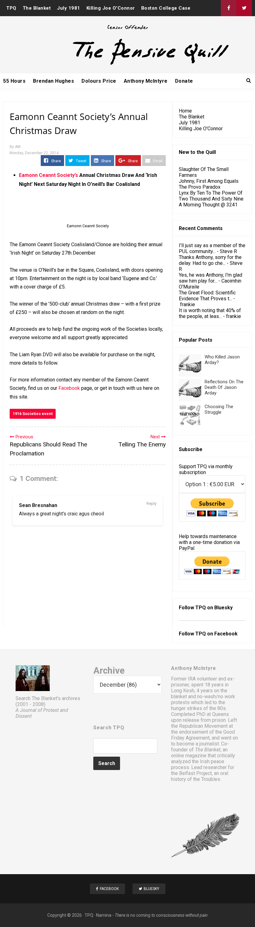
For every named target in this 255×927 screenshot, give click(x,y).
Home (185, 111)
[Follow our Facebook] (228, 8)
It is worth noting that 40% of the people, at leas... (210, 313)
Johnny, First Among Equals (209, 181)
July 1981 (68, 8)
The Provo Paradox (199, 187)
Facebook (69, 388)
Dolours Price (98, 81)
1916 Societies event (33, 413)
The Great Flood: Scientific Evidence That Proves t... (207, 296)
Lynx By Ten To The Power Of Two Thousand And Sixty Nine (211, 196)
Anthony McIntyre (146, 81)
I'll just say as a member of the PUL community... (212, 248)
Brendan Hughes (53, 81)
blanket (179, 696)
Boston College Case (166, 8)
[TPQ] (127, 64)
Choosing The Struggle (219, 409)
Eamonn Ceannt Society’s (48, 175)
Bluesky (223, 608)
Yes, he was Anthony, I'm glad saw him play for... (210, 278)
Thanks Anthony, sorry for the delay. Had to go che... (210, 260)
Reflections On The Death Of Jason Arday (224, 387)
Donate (184, 81)
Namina (103, 915)
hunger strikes (186, 708)
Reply (151, 503)
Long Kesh (182, 691)
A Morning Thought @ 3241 (208, 205)
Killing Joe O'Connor (110, 8)
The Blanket (37, 8)
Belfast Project (195, 773)
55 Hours (14, 81)
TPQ (11, 8)
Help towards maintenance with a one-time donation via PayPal (209, 542)
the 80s (217, 708)
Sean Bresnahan (38, 505)
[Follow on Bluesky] (244, 8)
